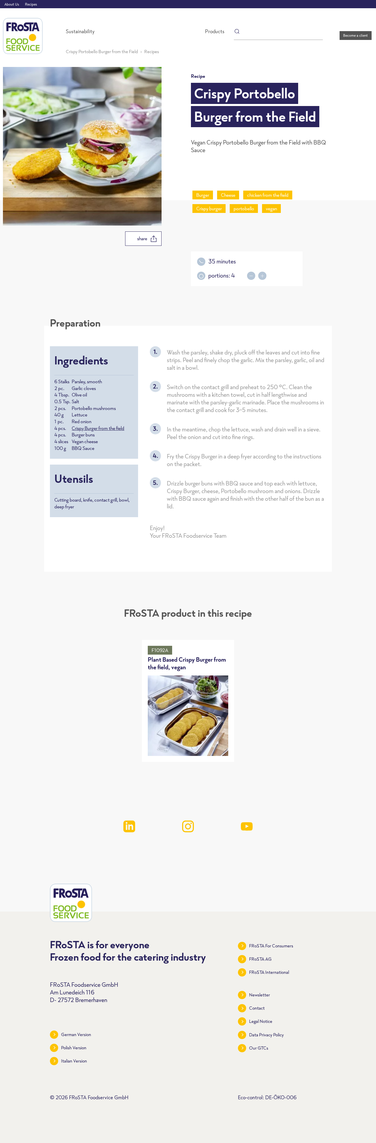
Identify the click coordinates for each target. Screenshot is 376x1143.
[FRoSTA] (23, 36)
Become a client (355, 35)
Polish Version (73, 1048)
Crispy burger (209, 208)
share (142, 238)
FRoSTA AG (260, 959)
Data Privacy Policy (266, 1035)
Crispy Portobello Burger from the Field (102, 51)
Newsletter (259, 995)
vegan (271, 208)
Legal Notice (260, 1021)
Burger (202, 195)
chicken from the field (267, 195)
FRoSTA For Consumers (271, 946)
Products (214, 31)
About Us (11, 4)
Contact (257, 1008)
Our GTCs (258, 1048)
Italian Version (74, 1061)
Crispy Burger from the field (98, 428)
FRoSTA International (269, 972)
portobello (244, 208)
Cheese (228, 195)
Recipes (31, 4)
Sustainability (80, 31)
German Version (76, 1034)
